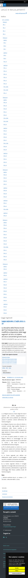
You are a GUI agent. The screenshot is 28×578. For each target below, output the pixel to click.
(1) (14, 411)
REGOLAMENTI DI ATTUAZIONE (11, 395)
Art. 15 (5, 80)
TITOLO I (5, 22)
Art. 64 (5, 306)
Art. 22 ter (6, 121)
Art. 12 (5, 71)
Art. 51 (5, 250)
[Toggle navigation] (26, 4)
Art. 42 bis (6, 209)
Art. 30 (5, 156)
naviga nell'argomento (20, 13)
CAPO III (5, 65)
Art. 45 (5, 228)
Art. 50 (5, 244)
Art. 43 (5, 215)
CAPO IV (5, 213)
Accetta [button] (16, 568)
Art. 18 (5, 102)
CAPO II (5, 53)
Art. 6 (5, 46)
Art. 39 (5, 193)
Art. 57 (5, 281)
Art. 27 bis (6, 143)
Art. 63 (5, 300)
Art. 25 (5, 134)
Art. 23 (5, 124)
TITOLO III (5, 97)
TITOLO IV (5, 170)
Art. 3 (4, 31)
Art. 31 (5, 159)
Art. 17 (5, 93)
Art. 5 (5, 42)
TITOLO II (5, 38)
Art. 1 (4, 24)
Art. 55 (5, 269)
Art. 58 (5, 284)
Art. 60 (5, 291)
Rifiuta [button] (16, 570)
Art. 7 (5, 49)
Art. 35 (5, 178)
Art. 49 (5, 240)
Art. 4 (4, 34)
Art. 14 (5, 77)
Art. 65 (5, 310)
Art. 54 (5, 259)
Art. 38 (5, 190)
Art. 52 (5, 253)
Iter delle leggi (4, 491)
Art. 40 (5, 196)
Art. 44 (5, 225)
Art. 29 (5, 149)
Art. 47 (5, 234)
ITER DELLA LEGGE (7, 397)
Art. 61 (5, 294)
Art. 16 (5, 83)
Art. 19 (5, 105)
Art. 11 (5, 68)
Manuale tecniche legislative (7, 497)
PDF (7, 368)
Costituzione (4, 494)
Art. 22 (5, 115)
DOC (10, 368)
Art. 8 (5, 55)
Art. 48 (5, 237)
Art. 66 (5, 313)
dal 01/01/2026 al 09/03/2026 (9, 361)
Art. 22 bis (6, 118)
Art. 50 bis (6, 247)
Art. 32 (5, 162)
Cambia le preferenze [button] (17, 573)
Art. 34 (5, 174)
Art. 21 (5, 112)
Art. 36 (5, 181)
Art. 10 (5, 61)
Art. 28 (5, 146)
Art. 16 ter (6, 90)
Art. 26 (5, 137)
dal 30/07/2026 (6, 357)
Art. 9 (5, 58)
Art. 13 (5, 74)
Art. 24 (5, 130)
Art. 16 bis (6, 86)
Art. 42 (5, 206)
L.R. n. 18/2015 (5, 19)
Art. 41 (5, 203)
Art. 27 (5, 140)
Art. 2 (4, 27)
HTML (3, 368)
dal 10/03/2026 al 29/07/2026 (9, 359)
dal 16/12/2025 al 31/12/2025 (9, 362)
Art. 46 (5, 231)
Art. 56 (5, 275)
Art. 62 (5, 297)
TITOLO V (5, 220)
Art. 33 (5, 165)
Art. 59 (5, 288)
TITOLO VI (5, 264)
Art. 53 (5, 256)
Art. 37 (5, 184)
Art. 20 (5, 108)
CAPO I (5, 40)
